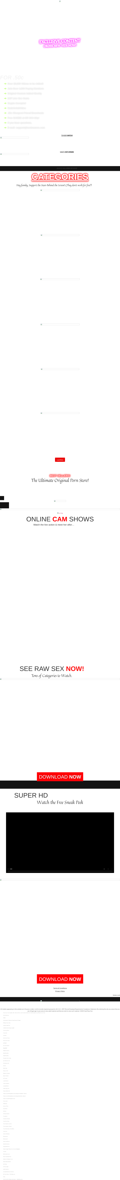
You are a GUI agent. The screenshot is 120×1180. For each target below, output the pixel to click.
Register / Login (116, 995)
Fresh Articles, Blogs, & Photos (60, 984)
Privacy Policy (60, 991)
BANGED (67, 168)
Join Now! (98, 185)
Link (36, 1009)
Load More (60, 460)
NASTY (67, 152)
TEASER (67, 135)
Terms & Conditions (60, 988)
